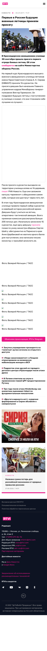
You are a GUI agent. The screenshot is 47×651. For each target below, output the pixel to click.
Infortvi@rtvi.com (28, 540)
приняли (36, 225)
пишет (5, 191)
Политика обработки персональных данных (19, 509)
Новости (6, 13)
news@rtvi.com (22, 543)
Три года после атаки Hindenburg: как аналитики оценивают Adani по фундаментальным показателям (21, 391)
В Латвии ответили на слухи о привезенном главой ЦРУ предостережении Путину (23, 380)
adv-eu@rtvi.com (21, 548)
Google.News (8, 565)
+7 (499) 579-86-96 (14, 537)
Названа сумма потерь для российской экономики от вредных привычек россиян (23, 482)
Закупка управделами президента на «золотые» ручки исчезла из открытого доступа (21, 349)
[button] (44, 3)
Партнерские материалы (13, 551)
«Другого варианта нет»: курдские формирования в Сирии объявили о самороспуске (20, 401)
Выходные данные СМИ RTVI (13, 502)
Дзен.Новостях (13, 562)
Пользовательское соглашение (14, 505)
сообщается (8, 65)
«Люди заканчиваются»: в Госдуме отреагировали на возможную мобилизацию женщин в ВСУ (20, 360)
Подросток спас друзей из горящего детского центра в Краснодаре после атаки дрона (23, 370)
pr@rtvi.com (21, 545)
